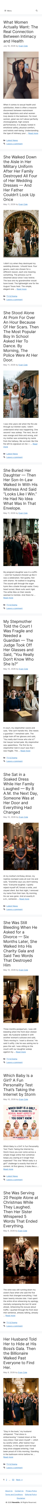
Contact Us (19, 1491)
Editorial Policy (31, 1494)
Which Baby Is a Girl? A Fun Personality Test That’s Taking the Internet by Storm (19, 1085)
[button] (37, 10)
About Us (9, 1491)
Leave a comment (14, 144)
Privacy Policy (31, 1491)
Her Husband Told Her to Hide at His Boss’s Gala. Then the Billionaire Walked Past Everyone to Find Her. (20, 1353)
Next (19, 1480)
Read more (33, 133)
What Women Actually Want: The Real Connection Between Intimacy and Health (20, 31)
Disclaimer (21, 1498)
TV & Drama (11, 296)
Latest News (12, 140)
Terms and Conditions (14, 1494)
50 (13, 1480)
